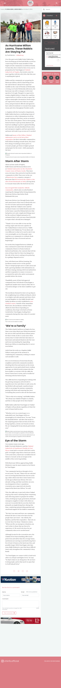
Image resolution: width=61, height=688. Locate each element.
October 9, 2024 (27, 9)
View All (51, 42)
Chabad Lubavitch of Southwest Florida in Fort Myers (19, 448)
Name (4, 592)
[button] (58, 59)
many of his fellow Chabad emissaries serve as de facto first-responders (18, 137)
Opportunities (49, 65)
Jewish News (18, 9)
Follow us (52, 661)
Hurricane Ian (12, 177)
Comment (5, 599)
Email (29, 592)
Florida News (9, 9)
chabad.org (19, 55)
